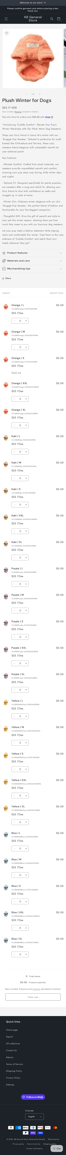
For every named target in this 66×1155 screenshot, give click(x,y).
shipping (36, 989)
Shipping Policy (14, 1070)
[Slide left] (26, 94)
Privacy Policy (13, 1077)
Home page (12, 1029)
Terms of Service (14, 1064)
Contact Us (11, 1050)
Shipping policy (49, 1144)
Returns (9, 1057)
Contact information (34, 1148)
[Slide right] (39, 94)
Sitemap (10, 1084)
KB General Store (21, 1139)
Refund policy (53, 1139)
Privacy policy (18, 1144)
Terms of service (33, 1144)
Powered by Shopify (37, 1139)
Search (9, 1036)
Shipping (17, 112)
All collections (13, 1043)
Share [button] (8, 278)
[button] (6, 18)
